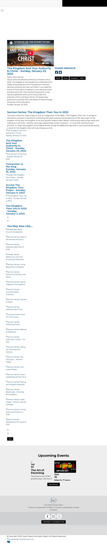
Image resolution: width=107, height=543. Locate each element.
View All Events (53, 484)
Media (31, 2)
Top (8, 542)
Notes (82, 78)
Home (6, 2)
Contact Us (54, 2)
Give (47, 2)
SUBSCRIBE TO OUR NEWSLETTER (53, 522)
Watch (58, 78)
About (12, 2)
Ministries (22, 2)
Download (74, 78)
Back (10, 439)
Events (39, 2)
